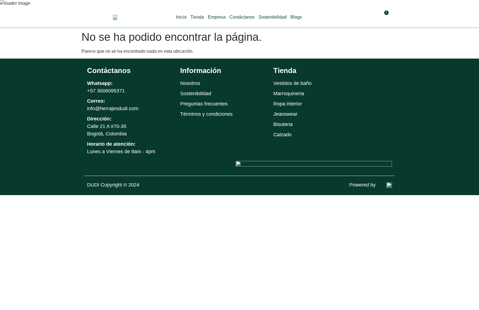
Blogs (296, 17)
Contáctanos (242, 17)
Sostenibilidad (272, 17)
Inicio (181, 17)
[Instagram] (374, 72)
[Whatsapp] (387, 72)
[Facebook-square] (362, 72)
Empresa (217, 17)
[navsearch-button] (372, 16)
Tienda (197, 17)
